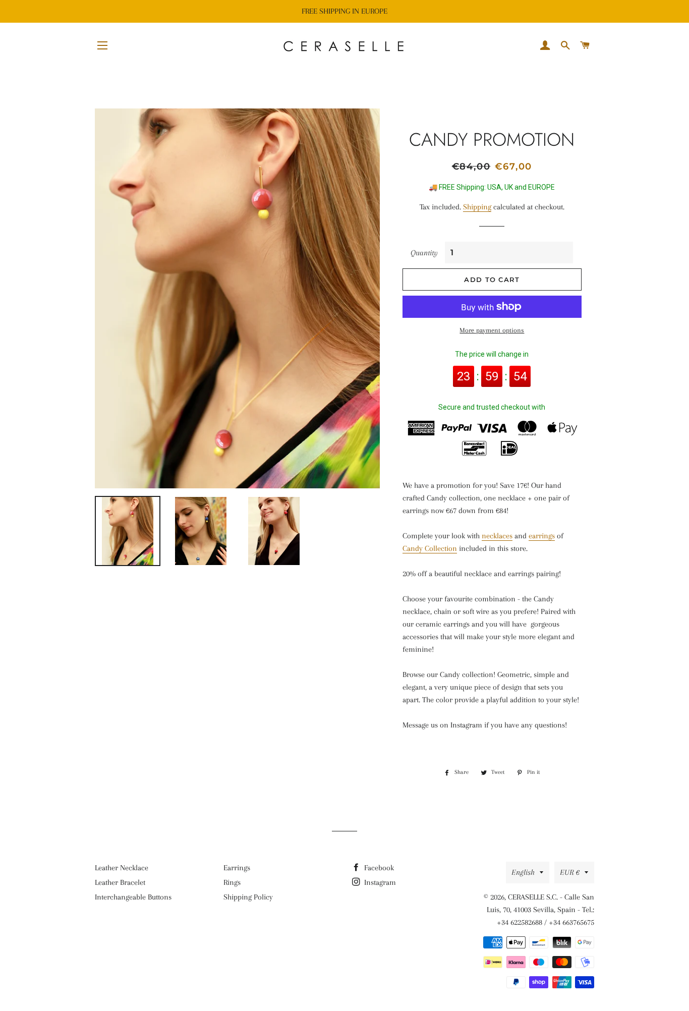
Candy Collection (430, 548)
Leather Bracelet (120, 882)
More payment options (492, 330)
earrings (542, 535)
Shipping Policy (248, 897)
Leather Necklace (121, 867)
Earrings (236, 867)
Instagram (379, 882)
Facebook (378, 867)
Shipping (477, 206)
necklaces (497, 535)
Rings (232, 882)
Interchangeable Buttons (133, 897)
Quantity (424, 252)
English (523, 872)
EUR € (570, 872)
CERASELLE (526, 897)
